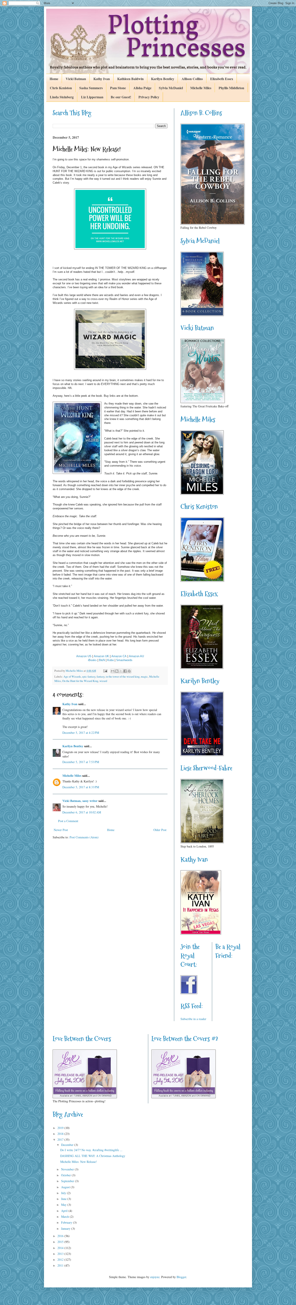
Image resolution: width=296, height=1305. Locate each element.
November (68, 1169)
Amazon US (83, 656)
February (67, 1222)
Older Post (159, 830)
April (64, 1211)
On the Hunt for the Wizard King (80, 681)
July (64, 1193)
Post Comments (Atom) (84, 837)
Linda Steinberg (62, 96)
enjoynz (154, 1277)
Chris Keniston (61, 87)
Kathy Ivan (101, 78)
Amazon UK (101, 656)
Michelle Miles (200, 87)
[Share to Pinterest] (129, 671)
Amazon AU (136, 656)
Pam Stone (118, 87)
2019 (60, 1128)
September (68, 1181)
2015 (60, 1242)
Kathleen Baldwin (130, 78)
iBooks (92, 660)
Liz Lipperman (92, 96)
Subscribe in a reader (193, 1019)
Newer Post (61, 830)
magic (144, 676)
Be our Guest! (121, 96)
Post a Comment (68, 821)
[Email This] (113, 671)
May (64, 1205)
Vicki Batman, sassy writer (80, 800)
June (64, 1199)
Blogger (181, 1277)
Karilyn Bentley (162, 78)
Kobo (110, 660)
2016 (60, 1236)
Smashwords (124, 660)
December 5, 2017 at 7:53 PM (80, 762)
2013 (60, 1254)
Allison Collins (192, 78)
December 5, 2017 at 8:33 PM (80, 787)
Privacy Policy (148, 96)
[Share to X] (121, 671)
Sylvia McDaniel (171, 87)
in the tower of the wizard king (123, 676)
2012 (60, 1259)
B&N (102, 660)
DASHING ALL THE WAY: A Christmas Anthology (92, 1156)
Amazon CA (119, 656)
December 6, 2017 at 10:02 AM (81, 812)
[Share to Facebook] (125, 671)
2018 (60, 1134)
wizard (103, 681)
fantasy (100, 676)
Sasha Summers (91, 87)
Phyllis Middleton (231, 87)
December (67, 1145)
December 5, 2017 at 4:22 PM (80, 733)
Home (54, 78)
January (66, 1228)
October (66, 1175)
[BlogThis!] (117, 671)
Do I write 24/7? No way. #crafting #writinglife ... (91, 1150)
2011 (60, 1265)
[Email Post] (105, 671)
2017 (60, 1139)
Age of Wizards (72, 676)
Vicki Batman (76, 78)
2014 (60, 1248)
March (65, 1216)
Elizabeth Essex (221, 78)
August (66, 1187)
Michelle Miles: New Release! (78, 1162)
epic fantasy (88, 676)
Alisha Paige (142, 87)
